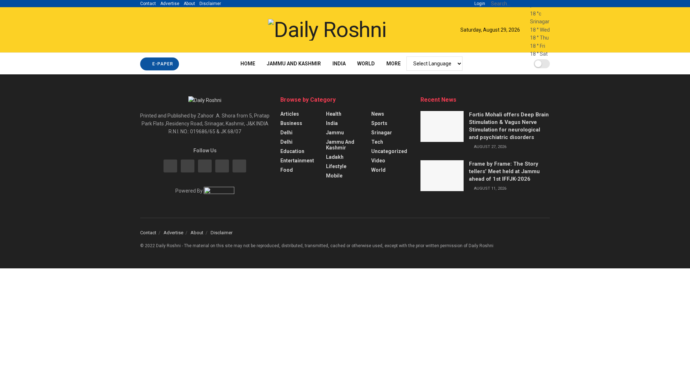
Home (247, 63)
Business (291, 123)
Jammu (335, 132)
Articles (289, 114)
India (339, 63)
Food (286, 170)
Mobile (334, 176)
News (377, 114)
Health (333, 114)
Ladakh (335, 157)
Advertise (169, 3)
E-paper (162, 63)
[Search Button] (546, 3)
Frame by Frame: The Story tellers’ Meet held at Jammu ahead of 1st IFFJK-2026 (504, 171)
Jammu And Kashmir (294, 63)
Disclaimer (210, 3)
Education (292, 151)
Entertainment (297, 160)
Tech (377, 142)
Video (378, 160)
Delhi (286, 132)
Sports (379, 123)
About (189, 3)
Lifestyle (336, 166)
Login (479, 3)
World (366, 63)
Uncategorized (389, 151)
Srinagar (381, 132)
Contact (148, 3)
